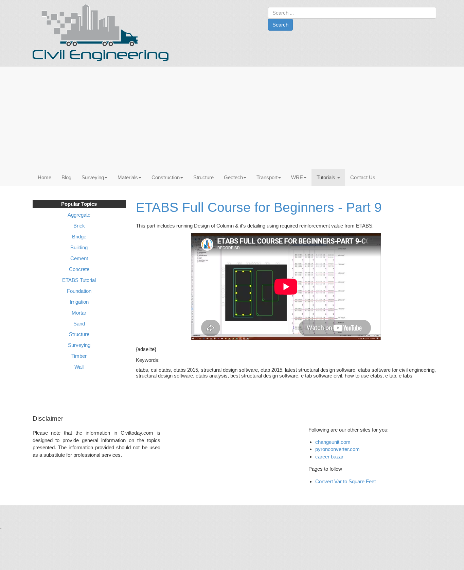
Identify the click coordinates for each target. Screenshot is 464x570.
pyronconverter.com (337, 449)
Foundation (79, 291)
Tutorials (327, 177)
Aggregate (79, 215)
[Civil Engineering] (100, 31)
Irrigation (79, 302)
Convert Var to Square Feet (345, 481)
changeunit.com (333, 442)
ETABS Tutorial (79, 280)
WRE (297, 177)
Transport (267, 177)
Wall (79, 367)
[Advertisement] (234, 117)
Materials (128, 177)
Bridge (79, 236)
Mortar (79, 313)
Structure (203, 177)
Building (79, 247)
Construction (165, 177)
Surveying (93, 177)
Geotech (233, 177)
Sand (79, 323)
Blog (66, 177)
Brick (79, 226)
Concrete (79, 269)
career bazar (330, 456)
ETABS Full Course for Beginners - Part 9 (259, 207)
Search (280, 25)
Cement (79, 258)
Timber (79, 356)
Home (44, 177)
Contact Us (362, 177)
